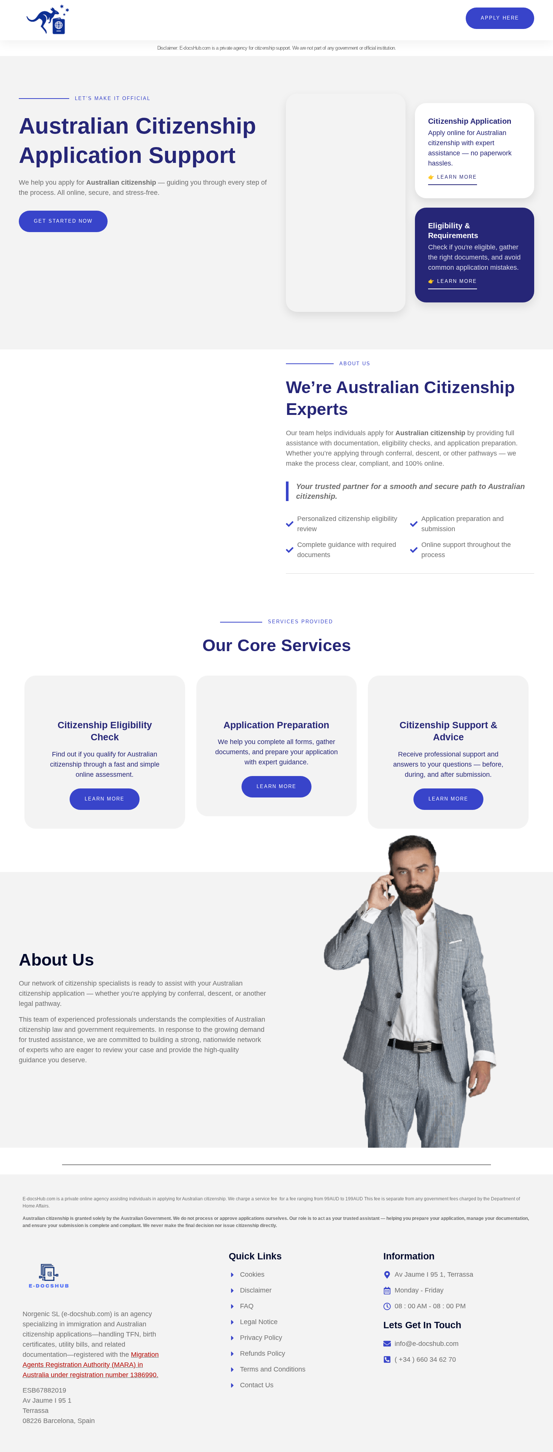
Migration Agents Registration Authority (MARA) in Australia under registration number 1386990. (91, 1365)
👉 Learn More (452, 177)
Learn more (105, 799)
